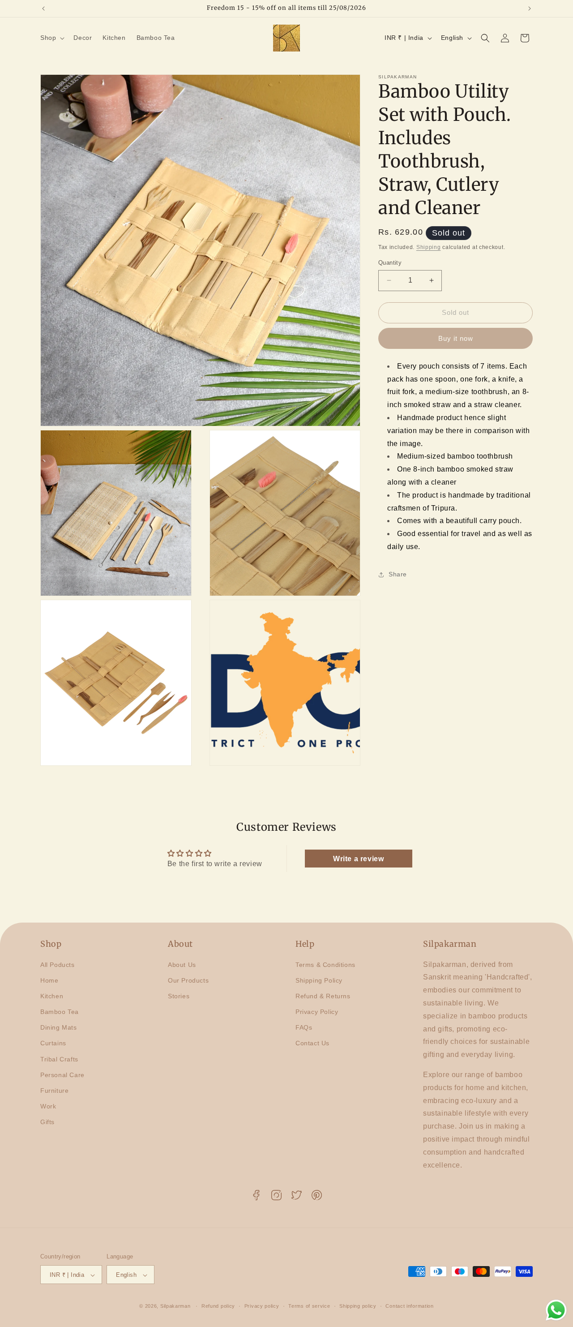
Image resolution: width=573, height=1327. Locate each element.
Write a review (358, 859)
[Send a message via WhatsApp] (556, 1310)
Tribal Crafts (59, 1059)
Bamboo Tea (59, 1011)
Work (48, 1106)
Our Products (188, 980)
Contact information (409, 1306)
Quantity (390, 262)
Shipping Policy (318, 980)
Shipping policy (357, 1306)
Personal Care (62, 1074)
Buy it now (455, 338)
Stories (178, 996)
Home (49, 980)
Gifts (47, 1121)
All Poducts (57, 964)
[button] (51, 37)
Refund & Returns (323, 996)
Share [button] (398, 574)
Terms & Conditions (325, 964)
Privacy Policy (316, 1011)
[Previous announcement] (43, 8)
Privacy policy (261, 1306)
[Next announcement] (529, 8)
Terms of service (309, 1306)
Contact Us (312, 1043)
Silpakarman (175, 1306)
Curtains (53, 1043)
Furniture (54, 1090)
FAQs (303, 1027)
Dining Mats (58, 1027)
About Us (182, 964)
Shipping (428, 247)
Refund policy (218, 1306)
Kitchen (51, 996)
